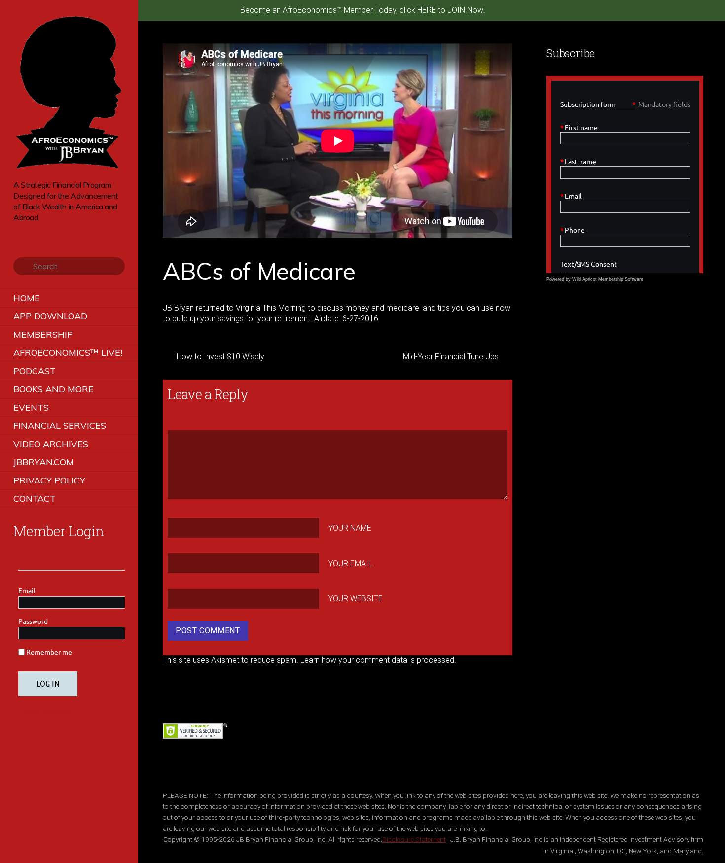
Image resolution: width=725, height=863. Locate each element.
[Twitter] (18, 232)
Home (26, 298)
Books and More (53, 389)
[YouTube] (46, 232)
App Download (50, 316)
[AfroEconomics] (69, 165)
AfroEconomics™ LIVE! (67, 352)
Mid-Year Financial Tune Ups (451, 356)
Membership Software (620, 279)
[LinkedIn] (60, 232)
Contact (34, 498)
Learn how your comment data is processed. (378, 660)
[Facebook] (32, 232)
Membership (43, 334)
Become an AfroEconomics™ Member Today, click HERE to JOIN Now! (362, 10)
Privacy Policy (49, 480)
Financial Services (59, 425)
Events (31, 407)
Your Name (349, 528)
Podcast (34, 371)
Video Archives (50, 443)
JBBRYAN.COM (43, 462)
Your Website (355, 598)
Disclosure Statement (414, 839)
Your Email (350, 563)
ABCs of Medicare (259, 271)
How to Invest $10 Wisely (220, 356)
